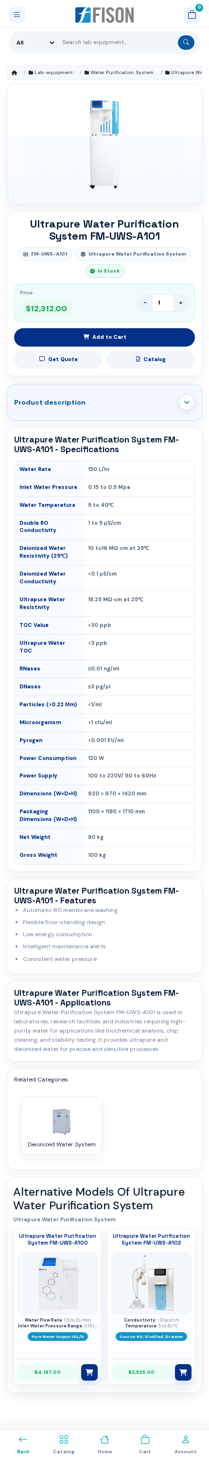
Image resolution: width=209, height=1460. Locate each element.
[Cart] (192, 15)
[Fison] (104, 15)
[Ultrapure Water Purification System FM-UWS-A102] (152, 1283)
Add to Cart (109, 337)
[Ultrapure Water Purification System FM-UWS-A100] (58, 1283)
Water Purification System (122, 72)
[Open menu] (17, 15)
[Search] (186, 42)
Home (14, 72)
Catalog (154, 359)
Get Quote (63, 359)
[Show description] (186, 402)
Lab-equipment (54, 72)
